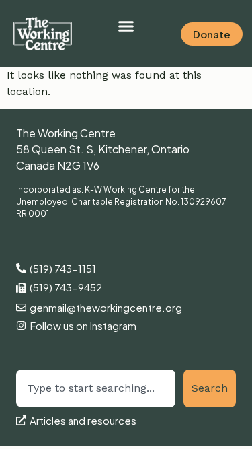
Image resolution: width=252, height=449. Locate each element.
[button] (126, 26)
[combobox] (95, 388)
